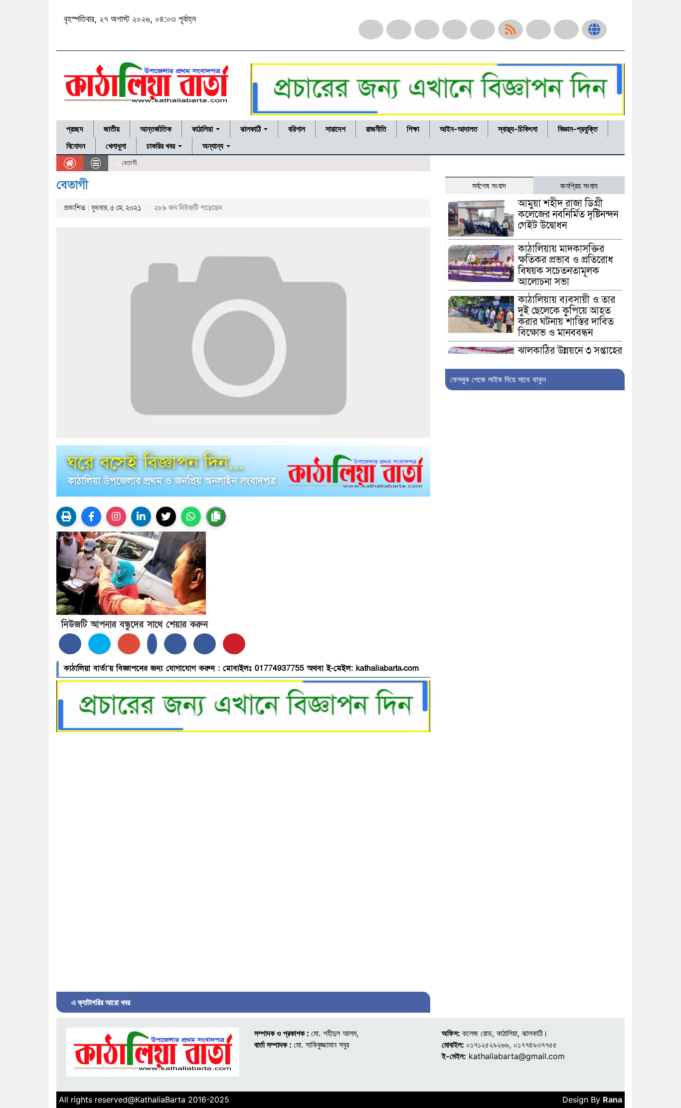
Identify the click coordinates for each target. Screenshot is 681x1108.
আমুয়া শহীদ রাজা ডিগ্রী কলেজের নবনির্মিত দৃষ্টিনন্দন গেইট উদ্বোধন (568, 214)
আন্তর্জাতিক (155, 129)
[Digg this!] (204, 643)
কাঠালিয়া (203, 129)
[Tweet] (99, 643)
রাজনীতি (376, 129)
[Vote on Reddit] (175, 643)
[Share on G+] (129, 643)
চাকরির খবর (162, 146)
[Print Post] (66, 517)
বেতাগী (72, 185)
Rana (612, 1100)
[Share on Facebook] (70, 643)
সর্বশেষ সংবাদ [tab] (489, 186)
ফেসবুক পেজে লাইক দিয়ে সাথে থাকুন (498, 379)
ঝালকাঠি (251, 129)
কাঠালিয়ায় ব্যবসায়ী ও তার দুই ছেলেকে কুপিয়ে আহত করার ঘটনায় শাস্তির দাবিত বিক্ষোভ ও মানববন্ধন (566, 316)
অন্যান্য (213, 146)
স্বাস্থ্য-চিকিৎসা (517, 129)
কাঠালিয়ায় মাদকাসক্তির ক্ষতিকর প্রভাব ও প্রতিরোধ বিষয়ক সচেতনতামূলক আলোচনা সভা (565, 265)
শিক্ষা (413, 129)
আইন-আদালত (459, 129)
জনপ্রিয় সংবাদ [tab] (579, 186)
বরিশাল (296, 129)
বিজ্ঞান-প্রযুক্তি (578, 129)
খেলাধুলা (116, 146)
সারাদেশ (335, 129)
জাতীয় (112, 129)
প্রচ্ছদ (74, 129)
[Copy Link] (216, 517)
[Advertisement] (243, 859)
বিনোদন (75, 146)
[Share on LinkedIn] (152, 643)
